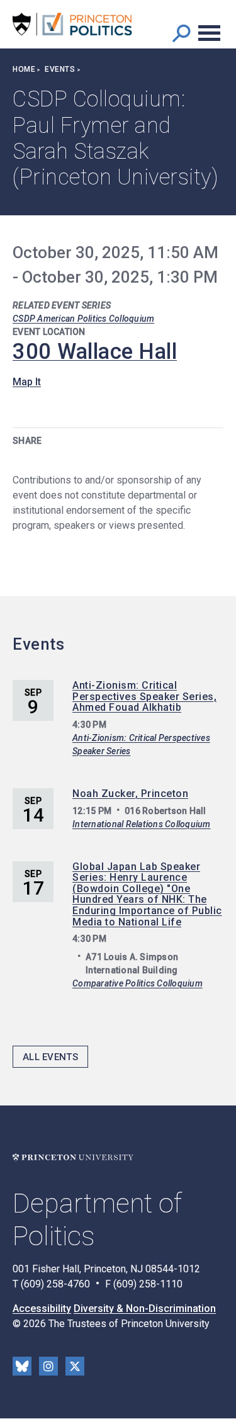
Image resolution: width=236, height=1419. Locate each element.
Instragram (48, 1366)
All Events (50, 1057)
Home (24, 69)
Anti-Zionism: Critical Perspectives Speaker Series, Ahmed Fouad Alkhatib (144, 696)
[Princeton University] (73, 1157)
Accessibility (42, 1308)
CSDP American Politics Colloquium (83, 319)
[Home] (72, 24)
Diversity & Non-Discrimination (145, 1308)
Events (60, 69)
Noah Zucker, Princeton (130, 794)
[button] (181, 33)
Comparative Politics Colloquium (137, 983)
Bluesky (22, 1366)
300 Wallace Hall (95, 351)
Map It (27, 382)
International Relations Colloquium (141, 824)
